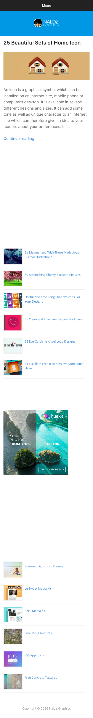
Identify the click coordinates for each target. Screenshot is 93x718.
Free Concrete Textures (41, 678)
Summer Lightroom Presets (44, 566)
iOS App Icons (34, 655)
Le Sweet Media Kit (38, 589)
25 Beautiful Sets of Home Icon (42, 43)
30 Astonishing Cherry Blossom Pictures (53, 275)
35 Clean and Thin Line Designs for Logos (53, 319)
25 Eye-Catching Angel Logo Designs (50, 342)
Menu (46, 5)
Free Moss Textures (38, 633)
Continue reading (18, 138)
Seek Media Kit (35, 611)
